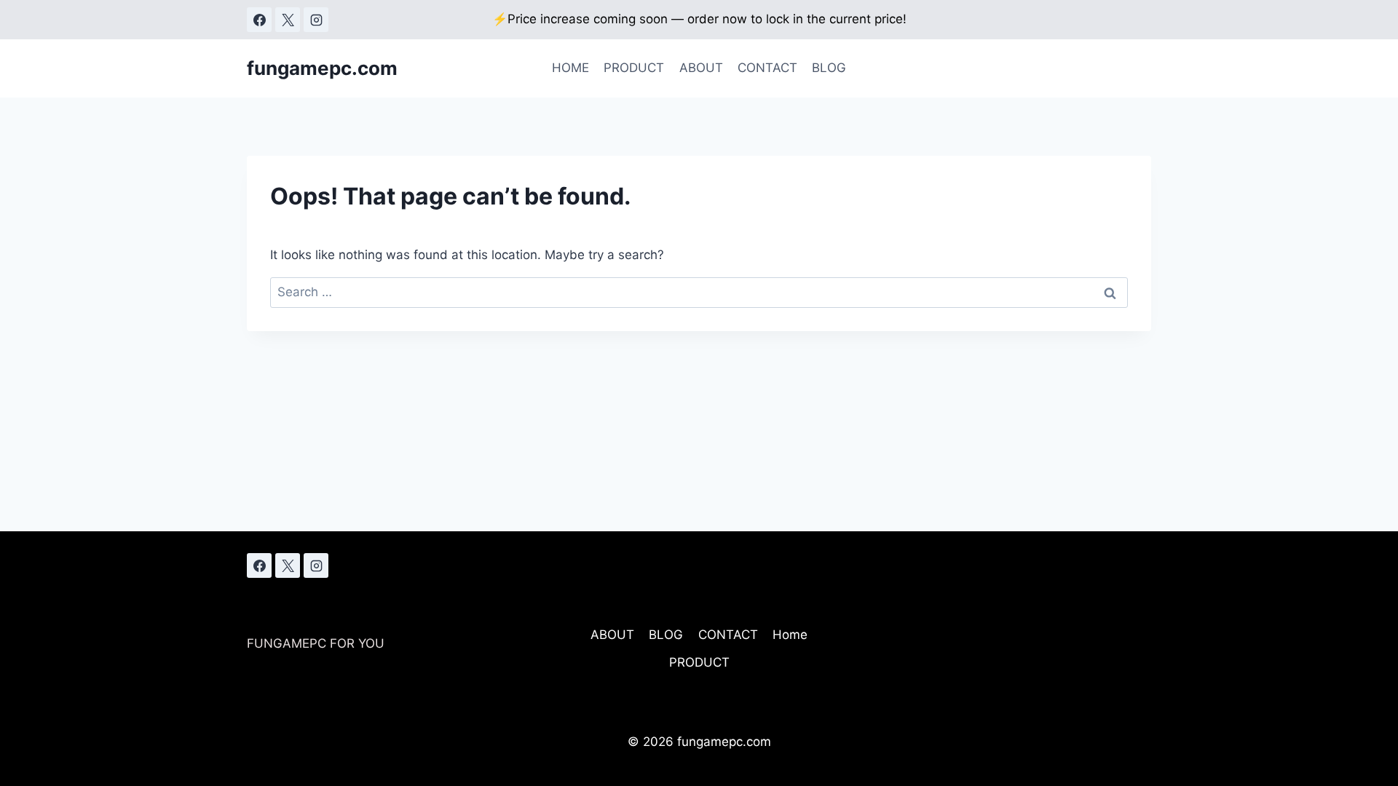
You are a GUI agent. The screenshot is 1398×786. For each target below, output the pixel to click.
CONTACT (767, 67)
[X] (287, 19)
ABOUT (701, 67)
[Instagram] (316, 19)
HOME (570, 67)
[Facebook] (259, 19)
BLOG (829, 67)
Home (790, 634)
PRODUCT (634, 67)
